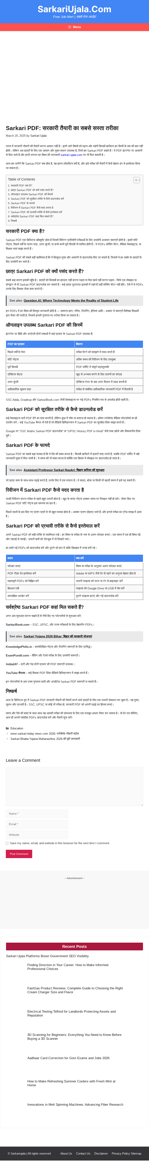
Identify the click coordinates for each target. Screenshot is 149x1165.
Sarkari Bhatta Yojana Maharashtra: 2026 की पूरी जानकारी (45, 738)
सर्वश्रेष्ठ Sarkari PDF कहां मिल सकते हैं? (32, 216)
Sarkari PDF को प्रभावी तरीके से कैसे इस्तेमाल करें (36, 212)
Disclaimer (101, 1153)
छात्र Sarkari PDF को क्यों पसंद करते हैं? (32, 190)
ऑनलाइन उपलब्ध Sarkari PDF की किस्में (32, 194)
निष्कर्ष (14, 220)
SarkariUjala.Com (74, 9)
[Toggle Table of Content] (134, 180)
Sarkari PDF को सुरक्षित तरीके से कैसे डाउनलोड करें (37, 198)
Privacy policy (121, 1153)
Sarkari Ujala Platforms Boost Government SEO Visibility (47, 956)
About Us (66, 1153)
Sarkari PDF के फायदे (23, 203)
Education (16, 728)
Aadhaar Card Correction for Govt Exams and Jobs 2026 (68, 1058)
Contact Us (83, 1153)
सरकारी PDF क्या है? (21, 185)
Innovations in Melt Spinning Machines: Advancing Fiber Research (75, 1104)
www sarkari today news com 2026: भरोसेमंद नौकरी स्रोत (44, 733)
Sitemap (136, 1153)
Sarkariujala (18, 1153)
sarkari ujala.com (71, 154)
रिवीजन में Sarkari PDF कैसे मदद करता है (32, 207)
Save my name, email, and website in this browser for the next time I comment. (60, 843)
